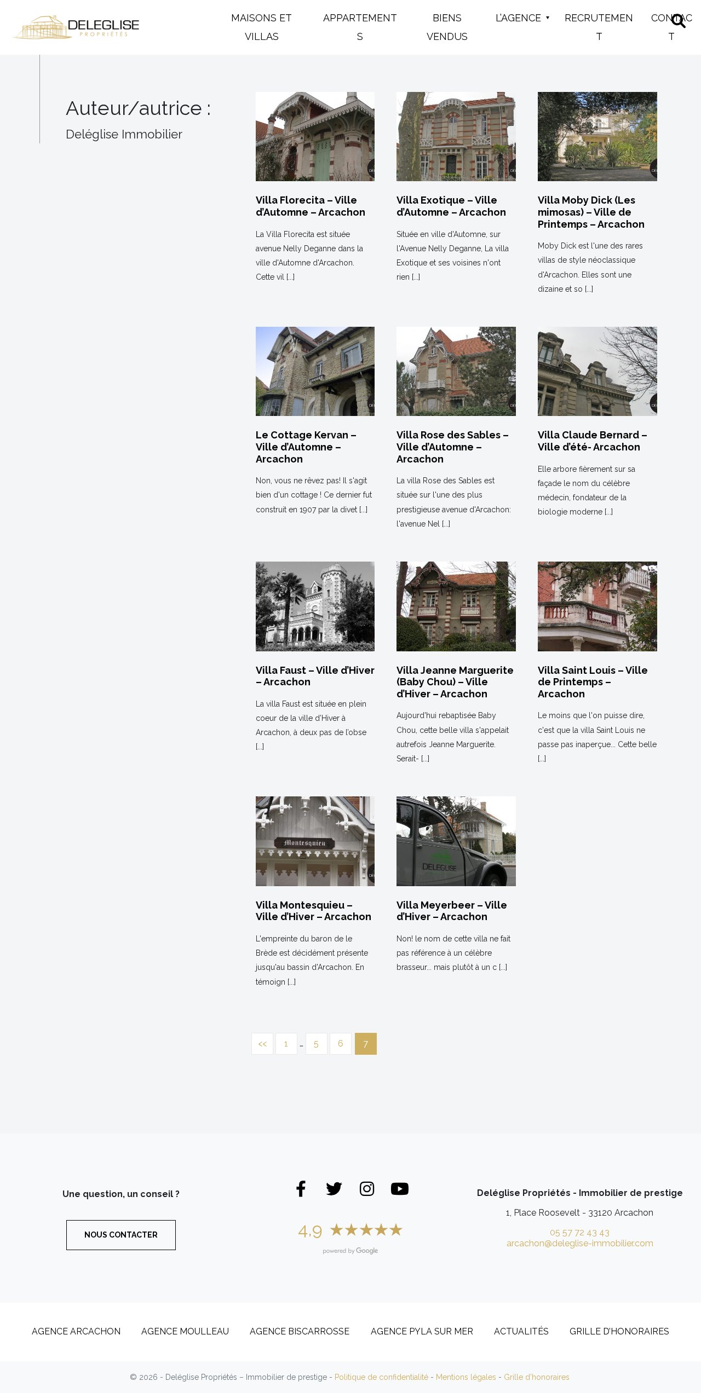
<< (262, 1043)
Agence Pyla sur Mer (422, 1331)
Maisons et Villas (261, 27)
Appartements (360, 27)
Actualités (521, 1331)
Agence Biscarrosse (299, 1331)
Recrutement (599, 27)
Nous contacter (121, 1234)
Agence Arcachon (76, 1331)
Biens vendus (447, 27)
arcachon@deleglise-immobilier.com (580, 1243)
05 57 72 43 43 (580, 1232)
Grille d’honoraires (619, 1331)
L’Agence (518, 18)
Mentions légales (466, 1377)
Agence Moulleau (185, 1331)
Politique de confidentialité (381, 1377)
